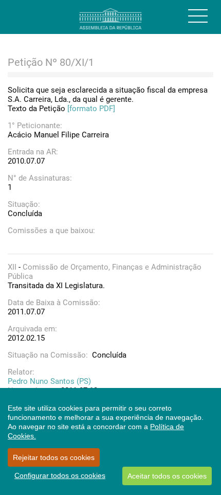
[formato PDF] (91, 108)
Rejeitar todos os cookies (54, 457)
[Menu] (197, 16)
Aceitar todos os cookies (167, 476)
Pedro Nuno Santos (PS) (49, 381)
